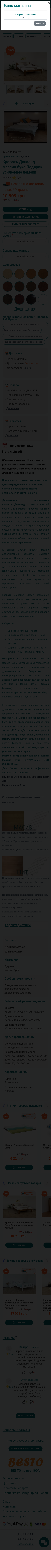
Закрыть (40, 23)
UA (23, 18)
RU (28, 18)
